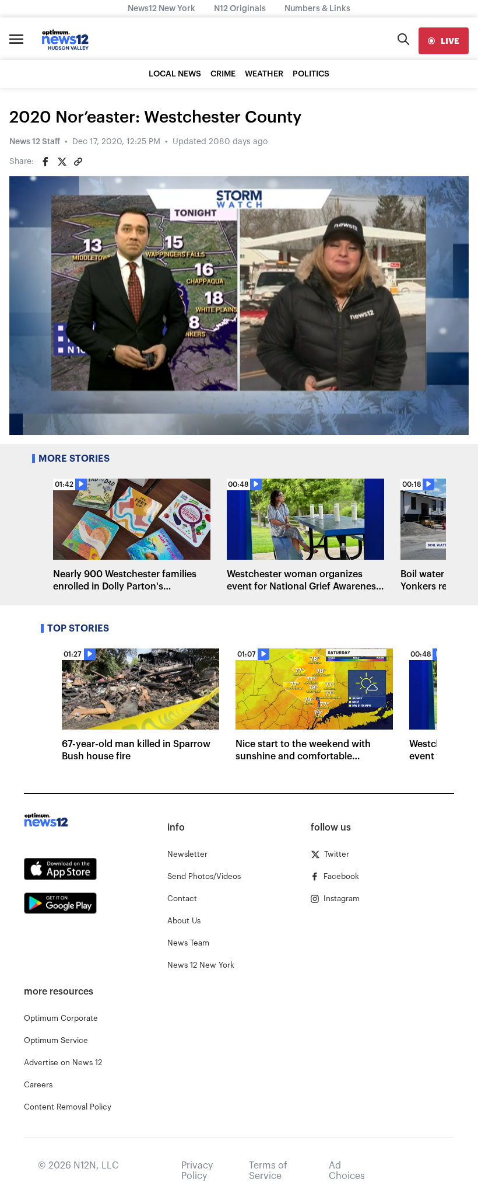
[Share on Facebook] (45, 161)
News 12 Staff (34, 142)
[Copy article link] (78, 161)
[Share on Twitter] (61, 161)
